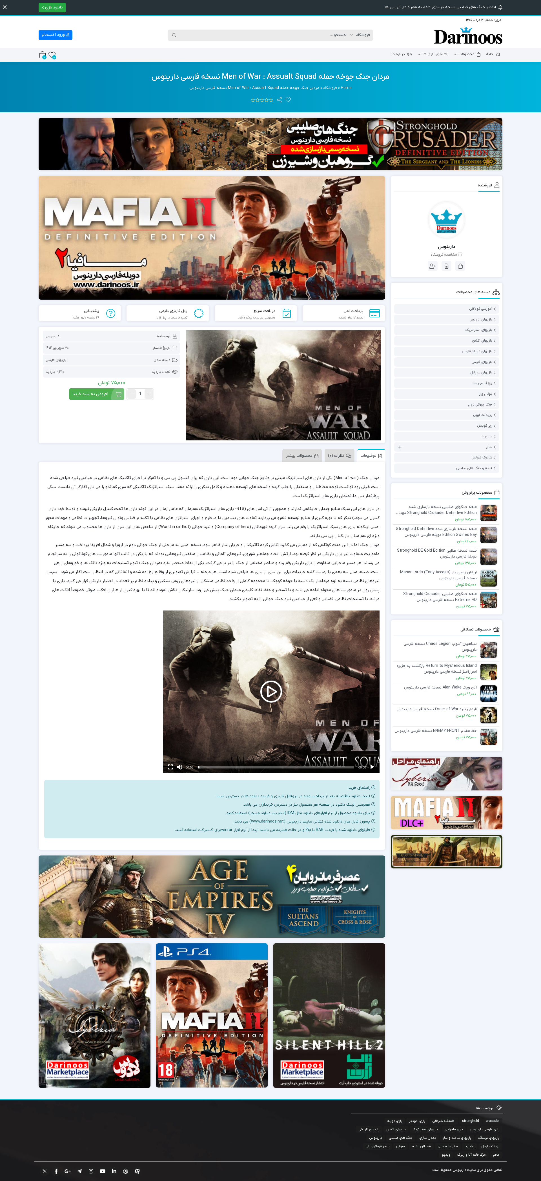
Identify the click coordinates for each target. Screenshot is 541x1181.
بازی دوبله (394, 1121)
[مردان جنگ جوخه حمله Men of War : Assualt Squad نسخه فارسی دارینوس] (283, 385)
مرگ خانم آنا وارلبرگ (471, 1155)
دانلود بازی (53, 7)
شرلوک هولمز (482, 457)
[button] (4, 7)
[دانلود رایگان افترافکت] (447, 851)
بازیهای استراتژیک (478, 329)
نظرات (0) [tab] (336, 455)
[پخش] (372, 767)
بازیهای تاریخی (369, 1129)
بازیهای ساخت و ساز (457, 1138)
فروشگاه (330, 88)
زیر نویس (484, 425)
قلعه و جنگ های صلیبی (474, 468)
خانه (489, 54)
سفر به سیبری (448, 1146)
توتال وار (485, 393)
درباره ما (398, 54)
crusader (493, 1121)
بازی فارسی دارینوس (485, 1129)
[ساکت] (179, 767)
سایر (489, 447)
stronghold (470, 1121)
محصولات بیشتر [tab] (299, 455)
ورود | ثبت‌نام (54, 34)
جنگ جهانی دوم (480, 404)
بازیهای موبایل (481, 372)
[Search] (174, 35)
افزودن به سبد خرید (90, 394)
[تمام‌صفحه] (170, 767)
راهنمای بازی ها (436, 54)
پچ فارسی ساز (482, 383)
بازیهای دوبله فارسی (477, 351)
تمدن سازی (427, 1138)
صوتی (400, 1146)
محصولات (467, 54)
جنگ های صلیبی (401, 1138)
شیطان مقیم (421, 1146)
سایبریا (487, 436)
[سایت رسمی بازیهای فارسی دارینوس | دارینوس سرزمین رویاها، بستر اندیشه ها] (468, 35)
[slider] (276, 767)
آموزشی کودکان (480, 308)
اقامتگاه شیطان (443, 1121)
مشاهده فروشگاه (444, 254)
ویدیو (446, 1155)
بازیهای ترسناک (489, 1138)
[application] (271, 691)
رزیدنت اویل (482, 415)
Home (346, 88)
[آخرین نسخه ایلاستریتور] (447, 813)
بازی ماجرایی (454, 1129)
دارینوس (52, 336)
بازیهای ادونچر (481, 319)
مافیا (496, 1155)
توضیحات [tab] (368, 455)
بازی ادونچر (417, 1121)
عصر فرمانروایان (377, 1146)
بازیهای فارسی (56, 360)
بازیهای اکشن (482, 340)
